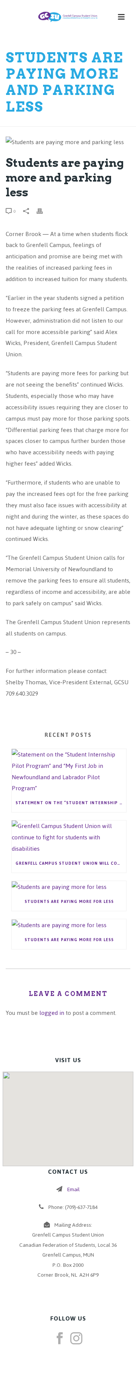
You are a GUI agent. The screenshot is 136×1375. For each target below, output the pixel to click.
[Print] (43, 210)
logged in (51, 1013)
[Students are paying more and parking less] (68, 142)
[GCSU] (68, 17)
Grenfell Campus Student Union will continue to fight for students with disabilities (70, 863)
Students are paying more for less (69, 902)
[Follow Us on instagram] (76, 1339)
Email (73, 1189)
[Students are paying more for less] (69, 887)
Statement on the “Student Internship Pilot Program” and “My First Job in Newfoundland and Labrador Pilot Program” (70, 803)
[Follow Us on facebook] (60, 1339)
